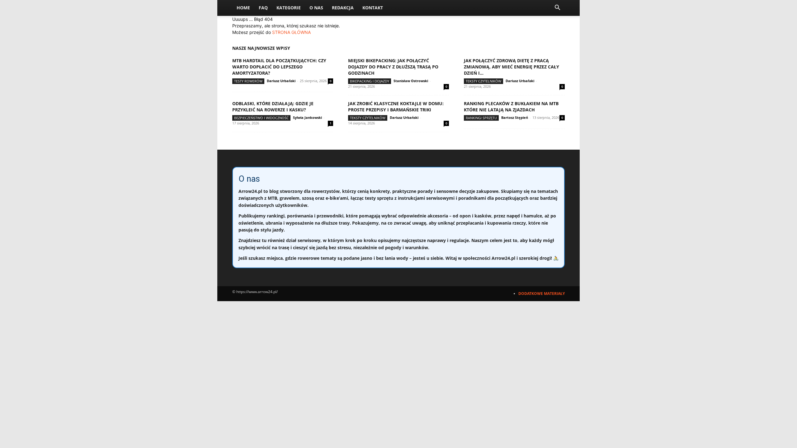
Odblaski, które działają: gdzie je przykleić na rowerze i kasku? (273, 106)
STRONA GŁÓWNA (291, 32)
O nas (316, 8)
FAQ (263, 8)
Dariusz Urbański (281, 80)
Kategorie (288, 8)
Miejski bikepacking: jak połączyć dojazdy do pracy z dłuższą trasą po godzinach (393, 67)
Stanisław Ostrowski (411, 80)
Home (243, 8)
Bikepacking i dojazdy (369, 81)
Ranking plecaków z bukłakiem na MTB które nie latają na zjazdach (511, 106)
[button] (557, 8)
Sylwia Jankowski (307, 117)
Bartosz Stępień (514, 117)
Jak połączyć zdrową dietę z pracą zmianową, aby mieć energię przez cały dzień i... (511, 67)
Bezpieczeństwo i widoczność (261, 117)
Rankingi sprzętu (481, 117)
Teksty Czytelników (483, 81)
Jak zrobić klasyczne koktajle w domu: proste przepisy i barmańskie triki (396, 106)
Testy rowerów (248, 81)
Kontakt (372, 8)
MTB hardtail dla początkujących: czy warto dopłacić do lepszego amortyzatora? (279, 67)
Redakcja (343, 8)
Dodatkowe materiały (541, 293)
